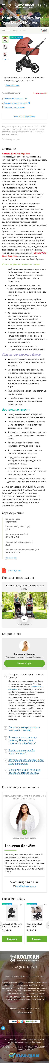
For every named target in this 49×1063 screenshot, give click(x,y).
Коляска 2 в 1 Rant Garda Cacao (34, 925)
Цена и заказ (20, 30)
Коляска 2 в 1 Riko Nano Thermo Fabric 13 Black (12, 925)
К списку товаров (12, 139)
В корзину (12, 939)
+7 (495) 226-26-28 (26, 882)
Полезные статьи (25, 624)
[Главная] (3, 12)
